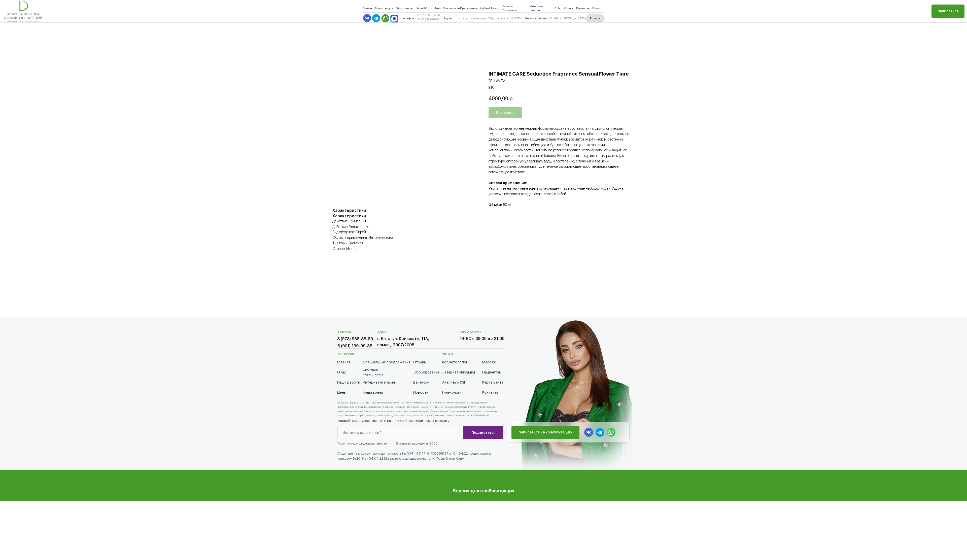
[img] (394, 19)
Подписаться (483, 432)
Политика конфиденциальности (362, 443)
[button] (947, 11)
